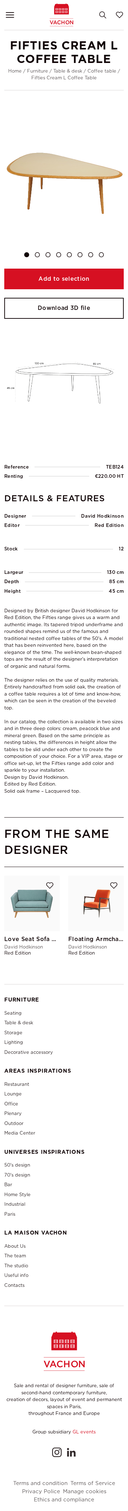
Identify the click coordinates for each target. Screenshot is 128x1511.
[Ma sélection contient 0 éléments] (119, 15)
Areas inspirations (37, 1071)
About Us (15, 1246)
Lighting (13, 1042)
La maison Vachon (35, 1233)
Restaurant (16, 1084)
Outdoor (13, 1123)
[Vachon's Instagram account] (57, 1452)
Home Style (17, 1194)
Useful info (16, 1275)
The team (15, 1255)
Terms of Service (92, 1483)
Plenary (13, 1113)
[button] (26, 254)
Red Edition (109, 525)
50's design (17, 1165)
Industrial (14, 1204)
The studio (16, 1265)
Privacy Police (41, 1491)
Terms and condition (40, 1483)
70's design (17, 1175)
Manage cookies (84, 1491)
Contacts (14, 1285)
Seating (13, 1013)
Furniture (37, 71)
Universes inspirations (44, 1152)
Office (11, 1103)
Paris (9, 1214)
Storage (13, 1032)
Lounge (13, 1094)
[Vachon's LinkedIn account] (71, 1452)
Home (15, 71)
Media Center (19, 1133)
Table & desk (67, 71)
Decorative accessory (28, 1052)
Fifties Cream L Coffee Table (64, 77)
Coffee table (101, 71)
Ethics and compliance (64, 1499)
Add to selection (63, 278)
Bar (8, 1184)
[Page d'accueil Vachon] (61, 15)
